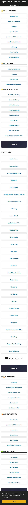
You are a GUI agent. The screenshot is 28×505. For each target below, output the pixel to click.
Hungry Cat (14, 322)
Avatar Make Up (14, 52)
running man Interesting (14, 397)
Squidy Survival (14, 403)
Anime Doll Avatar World (14, 21)
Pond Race (14, 265)
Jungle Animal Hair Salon (14, 42)
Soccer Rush (14, 244)
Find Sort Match (14, 230)
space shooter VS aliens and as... (14, 37)
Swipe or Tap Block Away (14, 344)
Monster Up (14, 287)
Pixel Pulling (14, 251)
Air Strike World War (14, 57)
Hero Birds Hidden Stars (14, 482)
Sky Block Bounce (14, 308)
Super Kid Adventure (14, 125)
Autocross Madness (14, 130)
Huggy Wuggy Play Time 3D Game (14, 135)
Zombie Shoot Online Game (14, 445)
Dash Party (14, 337)
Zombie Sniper (14, 315)
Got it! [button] (14, 501)
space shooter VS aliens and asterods (14, 194)
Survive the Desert (14, 100)
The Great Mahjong (14, 472)
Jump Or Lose (14, 120)
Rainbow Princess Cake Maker (14, 329)
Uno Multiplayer (14, 159)
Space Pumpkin (14, 31)
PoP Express (14, 294)
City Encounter (14, 440)
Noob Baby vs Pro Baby (14, 95)
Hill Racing (14, 47)
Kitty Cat (14, 301)
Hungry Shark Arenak (14, 110)
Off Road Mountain (14, 105)
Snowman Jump (14, 16)
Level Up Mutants (14, 351)
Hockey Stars (14, 280)
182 (18, 358)
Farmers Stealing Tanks (14, 392)
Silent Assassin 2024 (14, 408)
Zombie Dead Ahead (14, 115)
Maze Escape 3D (14, 258)
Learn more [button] (5, 497)
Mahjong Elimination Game (14, 477)
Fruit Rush (14, 26)
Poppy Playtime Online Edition (14, 387)
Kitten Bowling (14, 237)
